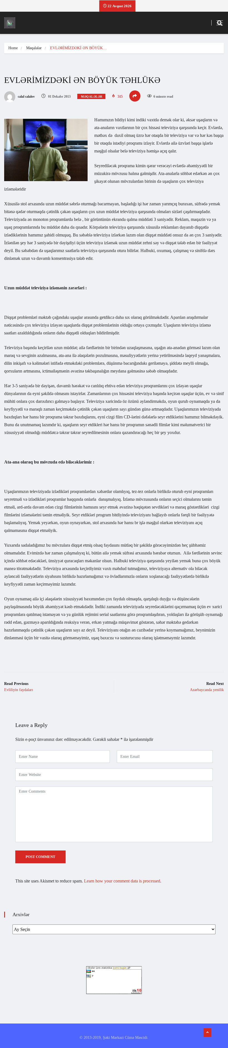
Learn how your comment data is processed (122, 881)
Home (13, 48)
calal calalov (26, 96)
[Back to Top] (207, 1032)
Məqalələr (34, 48)
